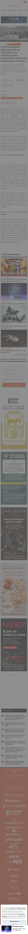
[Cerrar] (27, 925)
